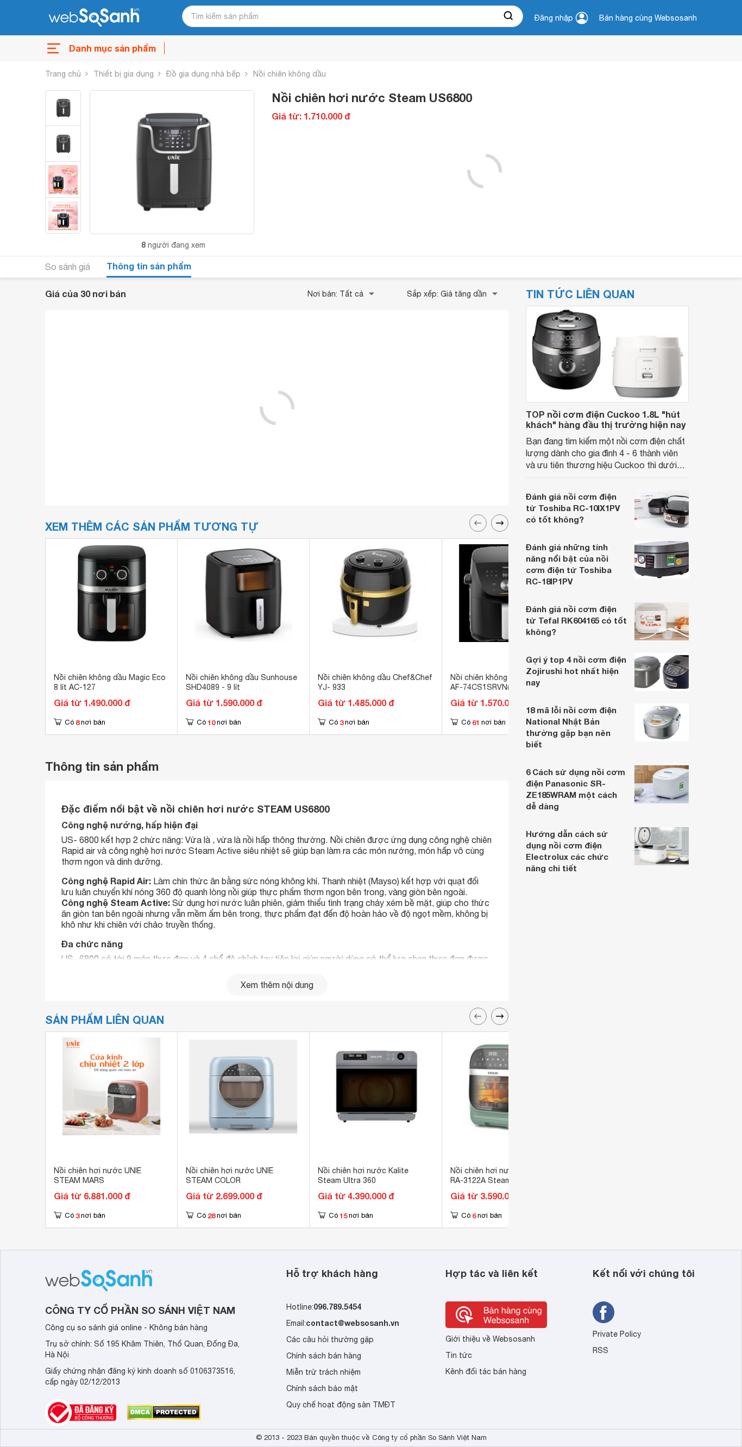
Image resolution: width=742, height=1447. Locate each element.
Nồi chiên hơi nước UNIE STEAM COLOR (229, 1175)
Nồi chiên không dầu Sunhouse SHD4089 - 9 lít (241, 682)
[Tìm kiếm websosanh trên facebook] (603, 1312)
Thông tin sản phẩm (148, 266)
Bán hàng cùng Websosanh (648, 18)
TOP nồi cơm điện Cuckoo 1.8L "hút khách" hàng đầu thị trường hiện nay (606, 419)
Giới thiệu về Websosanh (490, 1339)
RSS (600, 1350)
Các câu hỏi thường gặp (330, 1339)
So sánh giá (67, 267)
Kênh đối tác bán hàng (485, 1371)
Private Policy (617, 1334)
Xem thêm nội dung (277, 985)
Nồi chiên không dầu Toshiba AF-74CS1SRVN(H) (502, 682)
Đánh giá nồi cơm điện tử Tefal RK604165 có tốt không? (576, 620)
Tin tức (458, 1355)
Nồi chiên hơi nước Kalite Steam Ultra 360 (363, 1175)
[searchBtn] (509, 16)
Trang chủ (63, 74)
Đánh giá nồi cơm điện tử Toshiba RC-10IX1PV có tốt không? (573, 508)
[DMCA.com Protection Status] (163, 1412)
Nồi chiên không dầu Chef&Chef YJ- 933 (375, 682)
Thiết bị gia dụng (123, 74)
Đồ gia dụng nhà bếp (203, 74)
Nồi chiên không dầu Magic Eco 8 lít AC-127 (110, 682)
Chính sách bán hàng (323, 1355)
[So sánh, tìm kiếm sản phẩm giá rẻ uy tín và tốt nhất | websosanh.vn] (94, 18)
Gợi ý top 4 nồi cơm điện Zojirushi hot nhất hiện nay (576, 671)
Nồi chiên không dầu (289, 74)
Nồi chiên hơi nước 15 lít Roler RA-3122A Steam (504, 1175)
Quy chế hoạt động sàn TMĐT (340, 1404)
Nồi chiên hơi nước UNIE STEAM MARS (97, 1175)
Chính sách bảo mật (322, 1388)
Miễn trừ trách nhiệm (323, 1372)
